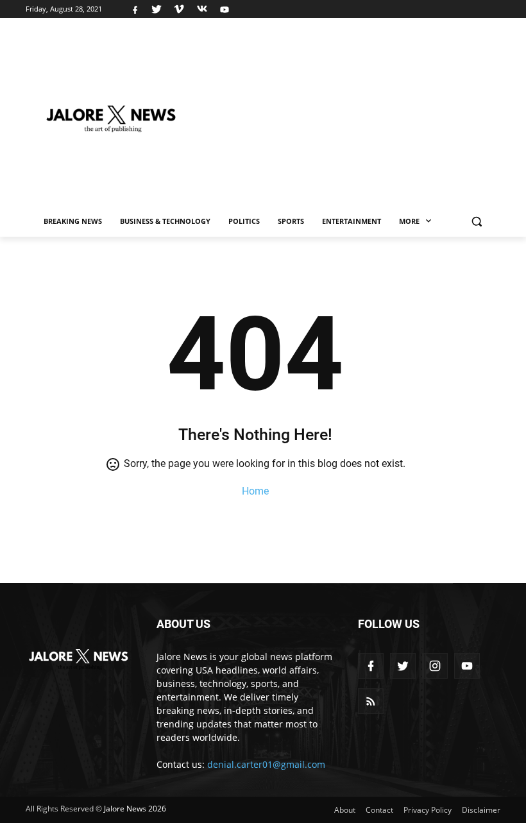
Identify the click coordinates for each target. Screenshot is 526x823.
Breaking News (73, 221)
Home (255, 491)
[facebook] (135, 9)
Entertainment (351, 221)
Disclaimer (481, 809)
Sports (291, 221)
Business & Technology (165, 221)
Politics (244, 221)
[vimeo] (179, 9)
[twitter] (156, 9)
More (410, 221)
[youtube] (223, 9)
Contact (379, 809)
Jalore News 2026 (135, 808)
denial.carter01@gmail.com (266, 764)
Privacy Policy (427, 809)
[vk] (202, 9)
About (344, 809)
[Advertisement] (358, 113)
